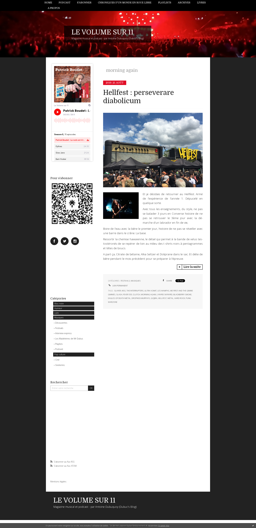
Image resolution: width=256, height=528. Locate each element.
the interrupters (135, 290)
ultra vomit (150, 290)
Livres (201, 2)
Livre (56, 312)
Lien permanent (120, 285)
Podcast (64, 2)
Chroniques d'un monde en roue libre (124, 2)
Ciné (57, 359)
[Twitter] (65, 241)
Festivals (59, 328)
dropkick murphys (141, 298)
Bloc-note (59, 303)
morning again (148, 294)
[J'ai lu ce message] (253, 525)
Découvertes (61, 322)
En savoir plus (163, 525)
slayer (117, 290)
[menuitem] (49, 2)
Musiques (59, 317)
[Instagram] (75, 241)
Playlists (164, 2)
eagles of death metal (119, 298)
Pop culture (59, 354)
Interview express (63, 333)
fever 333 (127, 294)
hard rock (179, 298)
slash (119, 294)
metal (170, 298)
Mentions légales (58, 481)
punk (188, 298)
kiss (124, 290)
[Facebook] (54, 241)
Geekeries (60, 365)
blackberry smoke (182, 294)
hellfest (162, 298)
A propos (54, 8)
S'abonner (84, 2)
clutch (136, 294)
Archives (184, 2)
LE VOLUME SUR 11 (102, 32)
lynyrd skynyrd (164, 294)
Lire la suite (192, 267)
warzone (112, 302)
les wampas (163, 290)
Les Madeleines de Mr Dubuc (69, 338)
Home (48, 2)
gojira (154, 298)
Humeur (58, 308)
